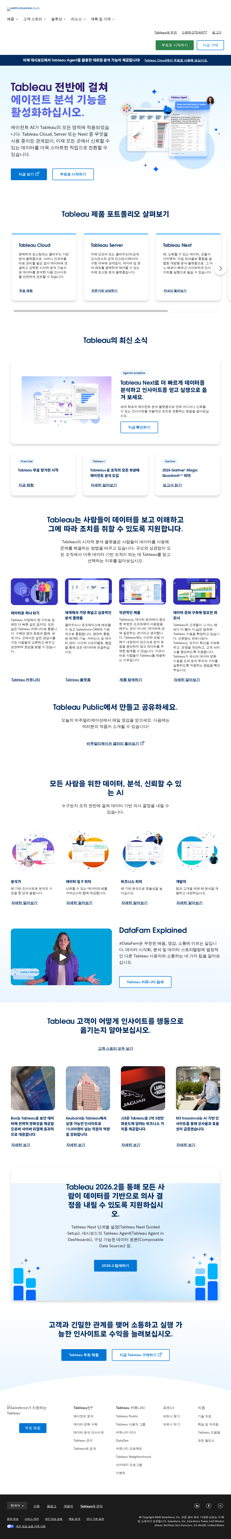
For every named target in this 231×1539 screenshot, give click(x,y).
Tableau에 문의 (166, 32)
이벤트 (120, 1473)
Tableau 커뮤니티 (25, 679)
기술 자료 (204, 1416)
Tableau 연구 (83, 1440)
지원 (201, 1407)
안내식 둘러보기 (175, 291)
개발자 (68, 1506)
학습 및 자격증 (208, 1424)
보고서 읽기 (172, 485)
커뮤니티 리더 (126, 1432)
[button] (220, 268)
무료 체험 (26, 291)
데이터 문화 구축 (85, 1424)
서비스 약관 (32, 1519)
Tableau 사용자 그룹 (131, 1424)
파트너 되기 (171, 1424)
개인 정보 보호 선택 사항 (31, 1526)
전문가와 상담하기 (104, 291)
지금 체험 (26, 485)
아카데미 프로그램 (129, 1465)
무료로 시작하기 (175, 45)
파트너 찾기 (171, 1416)
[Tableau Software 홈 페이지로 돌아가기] (24, 9)
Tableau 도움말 (209, 1432)
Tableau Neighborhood (133, 1457)
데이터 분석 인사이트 (89, 1432)
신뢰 (36, 1506)
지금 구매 (210, 45)
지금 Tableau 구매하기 (138, 1355)
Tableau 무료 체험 (84, 1355)
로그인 (217, 32)
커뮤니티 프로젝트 (129, 1449)
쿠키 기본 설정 (95, 1519)
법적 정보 (12, 1519)
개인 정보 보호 (53, 1519)
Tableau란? (83, 1407)
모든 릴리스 (206, 1440)
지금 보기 (26, 174)
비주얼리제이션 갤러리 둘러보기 (113, 743)
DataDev (122, 1440)
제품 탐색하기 (131, 679)
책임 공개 (74, 1519)
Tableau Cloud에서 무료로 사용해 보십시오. (176, 60)
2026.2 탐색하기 (115, 1265)
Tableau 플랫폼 (78, 679)
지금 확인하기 (139, 427)
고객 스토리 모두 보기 (115, 1048)
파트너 (168, 1407)
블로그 (51, 1506)
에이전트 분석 (83, 1416)
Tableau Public (127, 1416)
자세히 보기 (20, 1144)
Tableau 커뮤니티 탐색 (145, 982)
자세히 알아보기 (104, 485)
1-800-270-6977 (194, 32)
